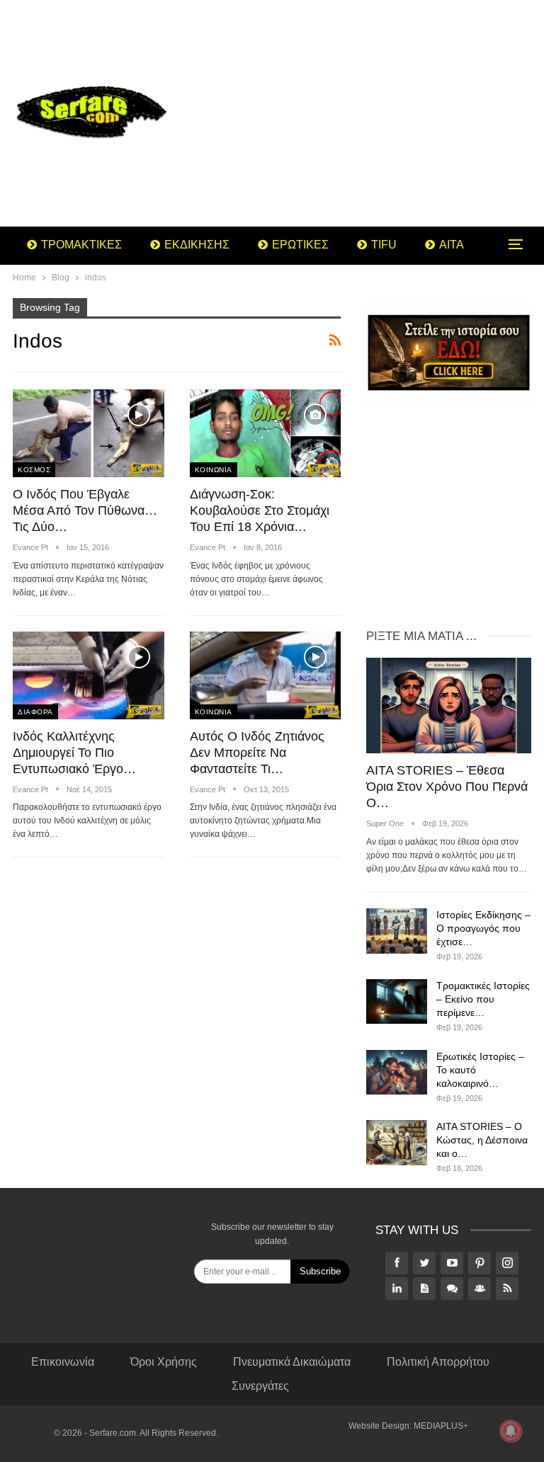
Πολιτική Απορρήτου (438, 1362)
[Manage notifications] (510, 1431)
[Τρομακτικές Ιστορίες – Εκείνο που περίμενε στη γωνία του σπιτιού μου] (396, 1001)
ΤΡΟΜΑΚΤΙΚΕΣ (81, 245)
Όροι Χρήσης (163, 1362)
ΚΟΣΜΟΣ (34, 470)
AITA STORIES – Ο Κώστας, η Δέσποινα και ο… (482, 1140)
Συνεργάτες (260, 1386)
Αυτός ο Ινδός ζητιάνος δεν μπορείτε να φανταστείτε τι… (257, 752)
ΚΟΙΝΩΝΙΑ (213, 470)
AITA (451, 245)
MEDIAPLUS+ (441, 1426)
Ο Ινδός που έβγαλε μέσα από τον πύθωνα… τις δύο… (85, 510)
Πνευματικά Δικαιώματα (292, 1362)
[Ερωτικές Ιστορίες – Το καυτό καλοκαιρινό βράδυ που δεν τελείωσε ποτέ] (396, 1072)
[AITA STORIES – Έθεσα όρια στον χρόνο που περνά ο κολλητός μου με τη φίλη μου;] (448, 705)
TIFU (384, 245)
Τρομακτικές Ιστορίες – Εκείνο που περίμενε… (483, 999)
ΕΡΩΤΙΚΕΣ (300, 245)
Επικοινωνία (62, 1362)
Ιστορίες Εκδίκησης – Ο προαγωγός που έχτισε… (483, 928)
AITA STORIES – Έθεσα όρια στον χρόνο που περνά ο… (447, 786)
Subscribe (320, 1271)
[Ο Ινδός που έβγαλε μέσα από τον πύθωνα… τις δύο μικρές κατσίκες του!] (88, 433)
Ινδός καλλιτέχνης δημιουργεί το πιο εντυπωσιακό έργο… (74, 752)
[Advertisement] (362, 113)
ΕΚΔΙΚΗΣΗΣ (197, 245)
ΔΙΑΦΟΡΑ (35, 712)
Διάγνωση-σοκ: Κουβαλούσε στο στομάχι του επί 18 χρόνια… (259, 510)
